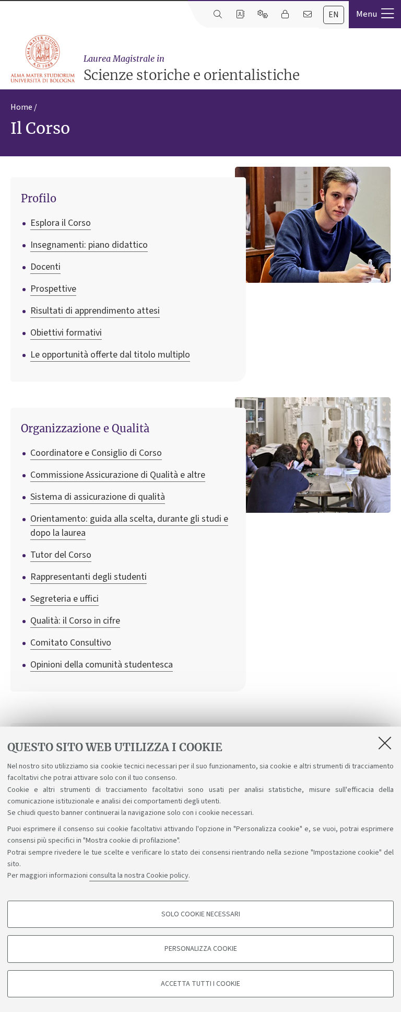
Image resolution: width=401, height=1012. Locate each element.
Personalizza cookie (200, 949)
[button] (375, 14)
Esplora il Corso (60, 222)
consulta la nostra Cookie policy (138, 875)
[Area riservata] (285, 15)
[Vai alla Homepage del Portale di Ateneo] (43, 59)
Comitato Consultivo (70, 642)
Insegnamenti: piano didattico (89, 244)
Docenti (45, 266)
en (333, 14)
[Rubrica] (240, 15)
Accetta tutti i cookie (200, 984)
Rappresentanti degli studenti (88, 576)
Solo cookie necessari (200, 914)
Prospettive (53, 288)
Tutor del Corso (60, 554)
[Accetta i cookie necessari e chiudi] (384, 742)
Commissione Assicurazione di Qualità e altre (117, 474)
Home (21, 107)
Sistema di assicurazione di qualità (97, 496)
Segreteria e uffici (64, 598)
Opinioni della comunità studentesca (101, 664)
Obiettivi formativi (66, 332)
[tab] (333, 15)
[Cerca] (217, 15)
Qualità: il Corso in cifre (75, 620)
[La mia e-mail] (307, 15)
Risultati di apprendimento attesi (95, 310)
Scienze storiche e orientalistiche (192, 68)
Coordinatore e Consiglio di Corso (96, 452)
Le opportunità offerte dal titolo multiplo (110, 354)
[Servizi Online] (262, 15)
